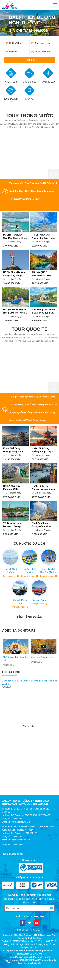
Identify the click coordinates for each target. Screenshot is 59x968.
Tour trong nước (29, 115)
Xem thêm (29, 726)
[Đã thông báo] (29, 868)
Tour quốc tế (30, 329)
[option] (16, 653)
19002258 (17, 818)
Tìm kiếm (29, 60)
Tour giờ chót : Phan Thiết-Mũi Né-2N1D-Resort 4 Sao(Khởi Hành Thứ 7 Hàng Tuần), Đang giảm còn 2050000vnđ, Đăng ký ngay (33, 191)
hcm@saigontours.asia (19, 822)
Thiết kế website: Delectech (29, 930)
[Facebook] (22, 923)
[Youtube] (36, 923)
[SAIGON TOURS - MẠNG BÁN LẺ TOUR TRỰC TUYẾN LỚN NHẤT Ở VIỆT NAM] (9, 5)
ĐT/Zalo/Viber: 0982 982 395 (24, 833)
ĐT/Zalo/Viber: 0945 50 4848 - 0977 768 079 (31, 815)
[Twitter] (29, 923)
